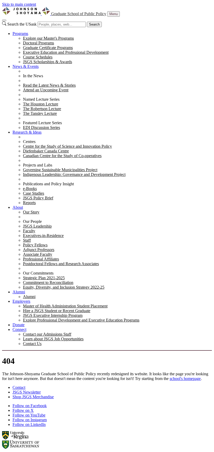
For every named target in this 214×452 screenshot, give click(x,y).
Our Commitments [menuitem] (38, 273)
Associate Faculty (37, 254)
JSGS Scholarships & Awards (47, 62)
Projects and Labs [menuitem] (37, 165)
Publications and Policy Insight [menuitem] (48, 184)
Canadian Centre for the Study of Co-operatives (62, 155)
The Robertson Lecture (42, 108)
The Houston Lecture (40, 104)
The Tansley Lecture (40, 113)
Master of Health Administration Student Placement (65, 306)
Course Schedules (37, 57)
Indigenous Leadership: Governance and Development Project (74, 174)
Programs (20, 33)
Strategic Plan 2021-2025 (44, 278)
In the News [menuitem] (33, 76)
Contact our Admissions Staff (47, 334)
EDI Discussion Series (41, 127)
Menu (113, 14)
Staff (27, 240)
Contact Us (32, 343)
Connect (19, 329)
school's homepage (185, 378)
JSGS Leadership (37, 226)
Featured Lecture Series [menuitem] (42, 123)
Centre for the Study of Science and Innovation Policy (67, 146)
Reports (29, 202)
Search (94, 24)
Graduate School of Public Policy (78, 13)
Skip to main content (19, 4)
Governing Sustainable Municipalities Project (60, 170)
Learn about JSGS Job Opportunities (53, 339)
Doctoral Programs (38, 43)
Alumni (19, 292)
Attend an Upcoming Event (45, 90)
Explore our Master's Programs (48, 38)
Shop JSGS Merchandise (33, 397)
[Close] (4, 20)
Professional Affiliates (41, 259)
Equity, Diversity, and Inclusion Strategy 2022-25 (63, 287)
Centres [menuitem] (29, 141)
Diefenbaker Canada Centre (46, 151)
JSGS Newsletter (27, 392)
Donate (19, 325)
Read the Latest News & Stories (49, 85)
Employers (21, 301)
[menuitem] (112, 47)
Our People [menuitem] (32, 221)
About (18, 207)
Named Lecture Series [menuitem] (41, 99)
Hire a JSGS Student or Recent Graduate (56, 310)
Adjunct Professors (38, 249)
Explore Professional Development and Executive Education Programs (81, 320)
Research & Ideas (27, 132)
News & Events (26, 66)
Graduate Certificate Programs (48, 47)
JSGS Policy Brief (38, 198)
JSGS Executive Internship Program (52, 315)
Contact (19, 387)
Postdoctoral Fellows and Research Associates (61, 263)
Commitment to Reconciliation (48, 282)
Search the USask (22, 24)
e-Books (30, 188)
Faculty (29, 231)
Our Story (31, 212)
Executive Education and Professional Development (66, 52)
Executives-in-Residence (43, 235)
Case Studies (33, 193)
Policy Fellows (35, 245)
